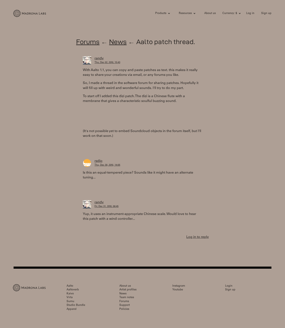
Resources (185, 13)
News (118, 41)
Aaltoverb (73, 290)
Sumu (70, 301)
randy (99, 58)
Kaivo (70, 293)
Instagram (178, 286)
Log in (250, 13)
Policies (124, 309)
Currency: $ (229, 13)
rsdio (98, 161)
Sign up (266, 13)
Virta (70, 297)
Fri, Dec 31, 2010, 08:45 (107, 206)
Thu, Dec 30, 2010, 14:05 (107, 165)
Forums (88, 41)
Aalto (70, 286)
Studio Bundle (76, 305)
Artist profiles (127, 290)
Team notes (126, 297)
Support (124, 305)
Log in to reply (197, 237)
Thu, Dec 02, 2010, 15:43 (107, 62)
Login (228, 286)
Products (160, 13)
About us (210, 13)
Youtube (177, 290)
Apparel (72, 309)
